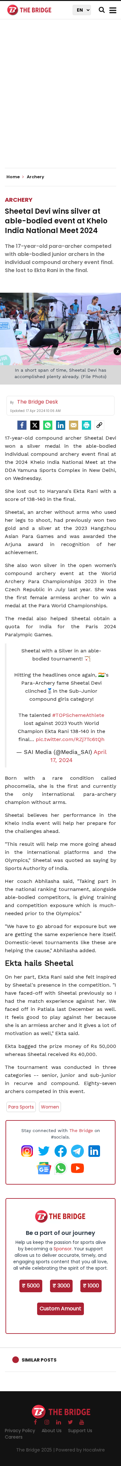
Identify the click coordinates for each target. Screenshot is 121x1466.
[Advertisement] (60, 99)
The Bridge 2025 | (36, 1450)
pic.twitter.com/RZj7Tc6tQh (70, 739)
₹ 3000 (61, 1285)
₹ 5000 (31, 1285)
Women (50, 1107)
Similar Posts (39, 1360)
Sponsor (63, 1249)
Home (13, 177)
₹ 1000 (91, 1285)
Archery (19, 200)
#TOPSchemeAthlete (78, 715)
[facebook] (22, 425)
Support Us (80, 1430)
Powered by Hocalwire (80, 1450)
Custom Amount (60, 1308)
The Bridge (81, 1130)
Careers (14, 1437)
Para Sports (21, 1107)
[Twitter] (35, 425)
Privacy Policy (20, 1430)
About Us (52, 1430)
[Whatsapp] (48, 425)
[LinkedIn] (61, 425)
